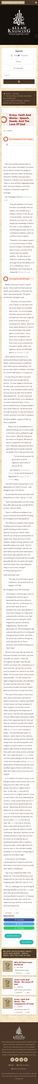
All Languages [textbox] (18, 68)
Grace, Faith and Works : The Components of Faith (24, 1001)
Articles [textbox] (18, 61)
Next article (26, 942)
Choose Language (9, 2)
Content (24, 55)
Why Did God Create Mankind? (23, 963)
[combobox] (19, 61)
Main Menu (18, 2)
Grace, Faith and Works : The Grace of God (23, 981)
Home (8, 93)
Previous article (13, 936)
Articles (16, 93)
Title (16, 55)
